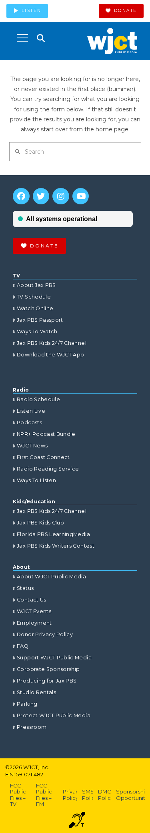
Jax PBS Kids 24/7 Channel (51, 343)
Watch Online (35, 308)
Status (25, 588)
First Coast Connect (43, 457)
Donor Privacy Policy (45, 634)
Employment (34, 623)
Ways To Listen (36, 480)
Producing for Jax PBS (46, 681)
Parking (27, 704)
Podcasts (29, 422)
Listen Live (31, 411)
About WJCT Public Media (51, 577)
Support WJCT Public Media (54, 658)
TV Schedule (34, 297)
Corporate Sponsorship (48, 669)
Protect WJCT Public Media (53, 715)
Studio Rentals (36, 692)
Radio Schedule (38, 399)
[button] (22, 37)
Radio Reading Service (48, 469)
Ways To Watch (37, 331)
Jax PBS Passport (40, 320)
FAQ (22, 646)
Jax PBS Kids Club (40, 523)
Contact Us (31, 600)
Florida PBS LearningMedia (53, 534)
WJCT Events (34, 611)
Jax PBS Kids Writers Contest (55, 546)
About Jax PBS (36, 285)
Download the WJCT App (50, 355)
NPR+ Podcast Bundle (46, 434)
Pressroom (31, 727)
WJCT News (32, 446)
